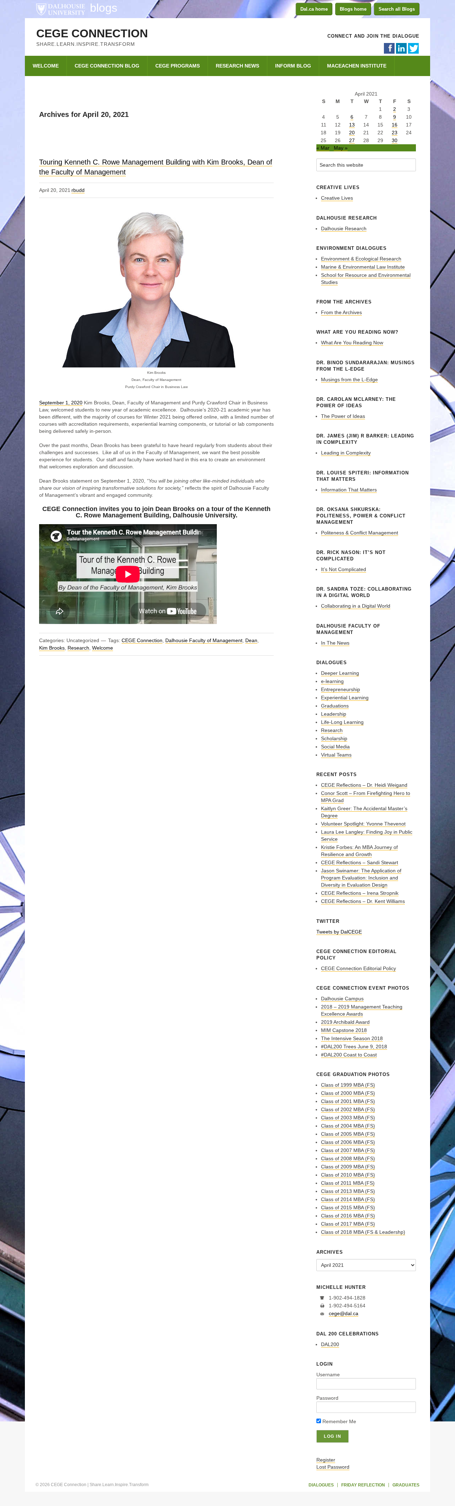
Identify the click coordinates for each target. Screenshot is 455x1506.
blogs (103, 7)
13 (352, 125)
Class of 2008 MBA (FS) (348, 1158)
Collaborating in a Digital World (355, 606)
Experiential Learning (345, 697)
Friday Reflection (363, 1485)
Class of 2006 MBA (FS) (348, 1142)
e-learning (332, 681)
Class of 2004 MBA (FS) (348, 1126)
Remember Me (338, 1421)
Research (78, 648)
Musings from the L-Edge (349, 379)
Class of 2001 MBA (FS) (348, 1101)
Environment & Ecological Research (361, 259)
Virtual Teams (336, 755)
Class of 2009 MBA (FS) (348, 1166)
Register (325, 1460)
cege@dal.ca (343, 1313)
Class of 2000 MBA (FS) (348, 1093)
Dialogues (321, 1485)
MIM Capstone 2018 (344, 1030)
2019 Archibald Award (345, 1022)
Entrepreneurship (340, 689)
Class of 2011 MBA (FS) (348, 1183)
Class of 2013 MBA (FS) (348, 1191)
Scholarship (334, 738)
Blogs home (353, 9)
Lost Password (332, 1467)
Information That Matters (349, 490)
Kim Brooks (52, 648)
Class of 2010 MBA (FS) (348, 1175)
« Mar (323, 148)
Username (328, 1374)
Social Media (335, 746)
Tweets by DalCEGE (339, 932)
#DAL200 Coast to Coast (349, 1055)
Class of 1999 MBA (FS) (348, 1085)
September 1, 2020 (60, 402)
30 (394, 140)
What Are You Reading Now (352, 342)
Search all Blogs (397, 9)
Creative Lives (337, 198)
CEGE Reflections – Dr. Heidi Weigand (364, 785)
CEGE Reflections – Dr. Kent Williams (363, 901)
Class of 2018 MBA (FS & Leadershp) (363, 1232)
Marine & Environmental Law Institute (363, 267)
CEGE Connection (92, 33)
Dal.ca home (314, 9)
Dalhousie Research (343, 228)
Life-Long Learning (342, 722)
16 (394, 125)
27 (352, 140)
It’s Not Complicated (343, 569)
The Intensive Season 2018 (352, 1038)
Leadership (333, 714)
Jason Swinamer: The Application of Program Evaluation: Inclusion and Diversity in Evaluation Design (361, 878)
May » (341, 148)
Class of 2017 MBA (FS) (348, 1224)
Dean (251, 640)
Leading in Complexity (346, 453)
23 (394, 132)
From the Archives (341, 312)
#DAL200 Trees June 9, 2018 (354, 1046)
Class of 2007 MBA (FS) (348, 1150)
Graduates (405, 1485)
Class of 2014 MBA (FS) (348, 1199)
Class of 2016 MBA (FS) (348, 1216)
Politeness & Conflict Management (359, 533)
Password (327, 1398)
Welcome (102, 648)
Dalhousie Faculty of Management (203, 640)
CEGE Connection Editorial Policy (358, 968)
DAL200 (330, 1344)
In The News (335, 643)
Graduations (335, 706)
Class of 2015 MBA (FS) (348, 1207)
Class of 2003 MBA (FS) (348, 1117)
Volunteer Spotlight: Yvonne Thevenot (363, 824)
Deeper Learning (340, 673)
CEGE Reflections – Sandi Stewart (359, 862)
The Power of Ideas (343, 416)
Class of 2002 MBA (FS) (348, 1109)
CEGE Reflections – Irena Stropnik (359, 893)
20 (352, 132)
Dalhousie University (60, 9)
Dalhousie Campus (342, 998)
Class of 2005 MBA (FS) (348, 1134)
